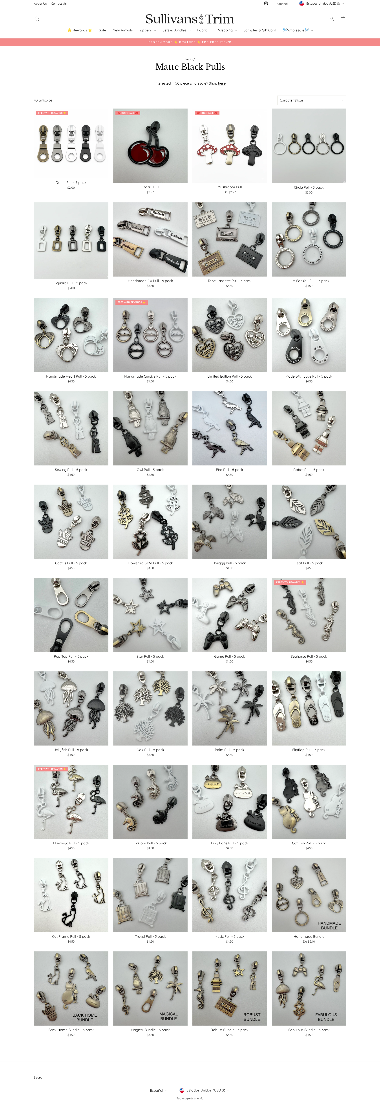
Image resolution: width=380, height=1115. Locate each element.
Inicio (188, 59)
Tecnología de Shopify (190, 1098)
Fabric (202, 30)
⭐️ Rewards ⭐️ (79, 30)
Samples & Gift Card (259, 30)
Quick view (71, 173)
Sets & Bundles (175, 30)
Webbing (226, 30)
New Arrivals (123, 30)
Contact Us (58, 3)
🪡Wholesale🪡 (296, 30)
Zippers (146, 30)
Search (39, 1077)
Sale (102, 30)
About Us (40, 3)
